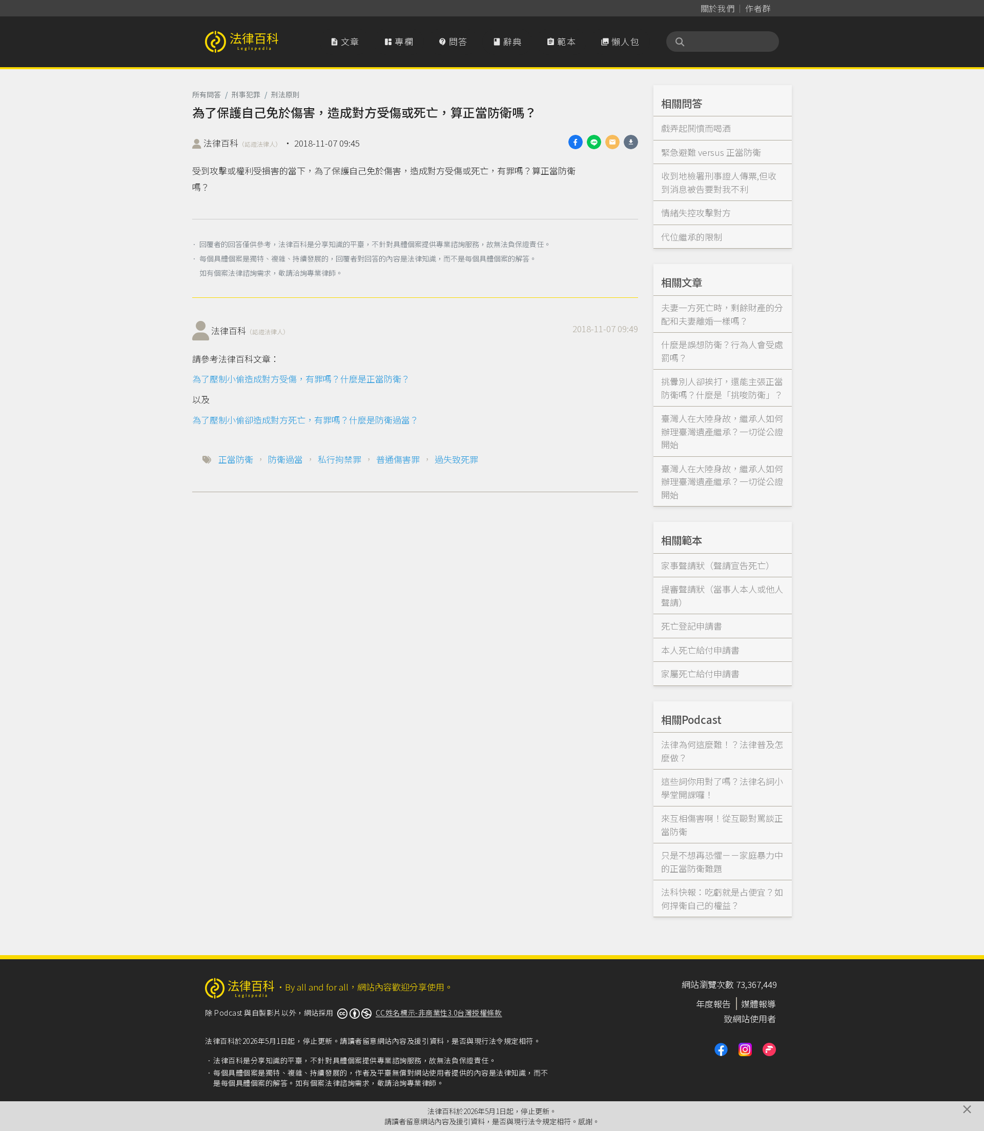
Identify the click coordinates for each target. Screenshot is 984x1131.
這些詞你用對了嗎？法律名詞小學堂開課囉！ (722, 788)
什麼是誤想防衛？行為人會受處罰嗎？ (722, 351)
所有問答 (206, 94)
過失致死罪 (456, 459)
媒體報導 (758, 1003)
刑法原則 (285, 94)
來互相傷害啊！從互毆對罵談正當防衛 (722, 825)
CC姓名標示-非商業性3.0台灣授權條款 (439, 1012)
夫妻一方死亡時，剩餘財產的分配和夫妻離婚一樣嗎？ (722, 314)
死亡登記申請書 (691, 625)
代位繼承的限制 (691, 236)
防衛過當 (285, 459)
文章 (345, 41)
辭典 (507, 41)
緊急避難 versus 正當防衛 (711, 152)
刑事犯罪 (246, 94)
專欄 (399, 41)
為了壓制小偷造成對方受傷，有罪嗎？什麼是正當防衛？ (301, 378)
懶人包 (620, 41)
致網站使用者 (750, 1018)
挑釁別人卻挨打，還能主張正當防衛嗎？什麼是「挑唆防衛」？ (722, 388)
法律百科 (242, 142)
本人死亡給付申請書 (700, 649)
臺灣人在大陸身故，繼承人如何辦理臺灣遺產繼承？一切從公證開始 (722, 431)
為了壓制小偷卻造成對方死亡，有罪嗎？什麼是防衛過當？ (305, 419)
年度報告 (713, 1003)
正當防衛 (235, 459)
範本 (561, 41)
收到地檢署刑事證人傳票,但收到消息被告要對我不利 (718, 182)
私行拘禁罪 (339, 459)
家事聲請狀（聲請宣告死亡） (717, 565)
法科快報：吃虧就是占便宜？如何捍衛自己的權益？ (722, 898)
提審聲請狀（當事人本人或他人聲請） (722, 595)
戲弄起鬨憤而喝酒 (696, 128)
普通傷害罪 (398, 459)
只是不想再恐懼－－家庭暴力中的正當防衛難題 (722, 862)
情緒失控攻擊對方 (696, 212)
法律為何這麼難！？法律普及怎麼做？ (722, 751)
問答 (453, 41)
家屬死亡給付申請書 (700, 673)
